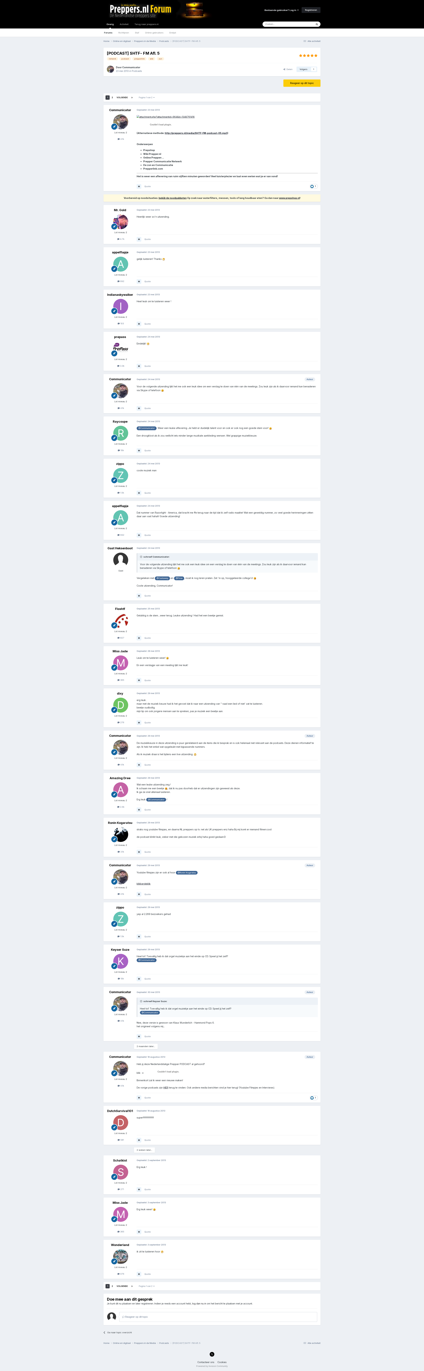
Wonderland (120, 1245)
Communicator (131, 67)
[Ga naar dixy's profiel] (120, 705)
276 (122, 722)
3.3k (121, 365)
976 (122, 1273)
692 (122, 281)
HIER (165, 1087)
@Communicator (146, 428)
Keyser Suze (120, 949)
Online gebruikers (154, 32)
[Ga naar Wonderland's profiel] (120, 1256)
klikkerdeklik (144, 883)
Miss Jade (120, 651)
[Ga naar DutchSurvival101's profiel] (120, 1122)
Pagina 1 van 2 (146, 97)
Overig (110, 24)
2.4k (121, 806)
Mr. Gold (120, 210)
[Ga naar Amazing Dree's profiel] (120, 789)
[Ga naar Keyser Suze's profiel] (120, 961)
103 (122, 323)
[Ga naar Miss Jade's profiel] (120, 662)
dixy (120, 693)
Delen (288, 69)
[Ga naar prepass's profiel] (120, 348)
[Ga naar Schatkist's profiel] (120, 1172)
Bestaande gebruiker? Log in (281, 10)
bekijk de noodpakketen (173, 198)
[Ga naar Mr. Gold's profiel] (120, 221)
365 (122, 680)
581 (122, 1139)
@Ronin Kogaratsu (187, 872)
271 (122, 1189)
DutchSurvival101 (120, 1111)
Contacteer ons (205, 1362)
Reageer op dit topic (302, 83)
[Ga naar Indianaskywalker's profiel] (120, 306)
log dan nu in (199, 1303)
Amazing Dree (120, 778)
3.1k (122, 851)
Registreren (311, 10)
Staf (137, 32)
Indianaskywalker (120, 294)
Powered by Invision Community (212, 1366)
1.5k (122, 492)
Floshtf (120, 609)
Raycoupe (120, 421)
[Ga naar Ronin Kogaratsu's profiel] (120, 834)
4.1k (122, 139)
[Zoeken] (316, 24)
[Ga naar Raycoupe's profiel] (120, 433)
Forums (108, 32)
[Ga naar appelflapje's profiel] (120, 264)
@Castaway (162, 578)
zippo (120, 464)
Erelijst (172, 32)
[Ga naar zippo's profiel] (120, 475)
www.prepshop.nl (289, 198)
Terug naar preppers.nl (146, 24)
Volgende (122, 97)
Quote (147, 186)
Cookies (222, 1362)
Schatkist (120, 1160)
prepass (120, 337)
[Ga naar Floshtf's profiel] (120, 620)
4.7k (121, 239)
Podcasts (137, 71)
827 (122, 637)
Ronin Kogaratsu (120, 823)
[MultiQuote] (139, 186)
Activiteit (124, 24)
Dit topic (305, 24)
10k (122, 450)
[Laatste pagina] (132, 97)
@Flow (179, 578)
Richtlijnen (123, 32)
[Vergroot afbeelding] (166, 116)
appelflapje (120, 252)
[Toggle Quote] (141, 556)
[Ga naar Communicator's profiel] (110, 69)
